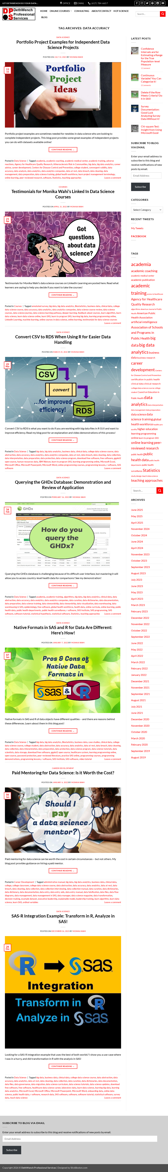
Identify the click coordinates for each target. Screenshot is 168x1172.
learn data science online (29, 316)
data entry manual (74, 892)
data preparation (26, 174)
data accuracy (30, 309)
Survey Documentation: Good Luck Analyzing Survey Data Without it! (150, 113)
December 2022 (140, 617)
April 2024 (137, 547)
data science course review (89, 309)
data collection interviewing (53, 888)
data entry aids (57, 892)
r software (111, 465)
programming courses (90, 755)
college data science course (100, 451)
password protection (26, 755)
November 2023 (140, 554)
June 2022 (137, 643)
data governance (22, 1084)
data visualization (85, 603)
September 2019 (140, 750)
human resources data (27, 461)
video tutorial (85, 759)
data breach (83, 171)
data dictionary (12, 892)
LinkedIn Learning (13, 319)
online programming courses (71, 465)
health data (79, 607)
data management (23, 895)
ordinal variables (30, 902)
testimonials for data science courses (100, 319)
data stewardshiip (50, 603)
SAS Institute (83, 610)
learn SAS (46, 316)
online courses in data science (53, 319)
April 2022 (137, 655)
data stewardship (68, 603)
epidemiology (30, 607)
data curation (75, 600)
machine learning (31, 319)
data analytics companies (53, 171)
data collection (113, 455)
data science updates (100, 1084)
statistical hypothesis (41, 613)
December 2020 (140, 719)
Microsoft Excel (107, 461)
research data (47, 1094)
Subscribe (140, 186)
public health (137, 454)
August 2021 (138, 700)
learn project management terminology (96, 174)
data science (138, 414)
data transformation (103, 895)
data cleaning (96, 171)
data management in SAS (44, 895)
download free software (88, 458)
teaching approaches (71, 177)
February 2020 (139, 744)
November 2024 (140, 528)
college (8, 885)
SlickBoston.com (79, 1167)
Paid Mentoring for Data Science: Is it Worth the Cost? (63, 772)
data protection (48, 458)
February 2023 (139, 611)
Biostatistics (80, 306)
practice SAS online (70, 755)
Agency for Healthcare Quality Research (33, 164)
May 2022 (137, 649)
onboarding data (95, 1091)
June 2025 (137, 509)
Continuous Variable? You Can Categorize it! (151, 78)
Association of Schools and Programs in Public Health (147, 332)
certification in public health (145, 379)
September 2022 (140, 636)
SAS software (72, 759)
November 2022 (140, 624)
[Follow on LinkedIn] (157, 3)
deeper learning (69, 313)
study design (136, 476)
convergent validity (98, 167)
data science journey (22, 313)
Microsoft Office (12, 465)
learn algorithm (108, 313)
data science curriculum (57, 1084)
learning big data (80, 316)
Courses (63, 187)
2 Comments (150, 85)
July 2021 (136, 706)
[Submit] (163, 14)
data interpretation (14, 458)
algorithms (69, 596)
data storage (21, 752)
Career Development (63, 768)
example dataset (29, 898)
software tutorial (22, 613)
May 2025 (137, 516)
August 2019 (138, 757)
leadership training (85, 898)
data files (104, 892)
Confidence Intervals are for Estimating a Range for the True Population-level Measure (151, 56)
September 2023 (140, 566)
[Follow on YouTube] (163, 3)
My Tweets (137, 228)
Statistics (56, 177)
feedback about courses (89, 313)
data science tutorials (102, 749)
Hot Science (121, 11)
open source (10, 755)
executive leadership (47, 898)
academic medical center (76, 160)
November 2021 (140, 687)
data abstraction (47, 745)
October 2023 (139, 560)
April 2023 (137, 598)
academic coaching (55, 160)
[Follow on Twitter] (147, 3)
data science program (66, 458)
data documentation (108, 600)
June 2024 (137, 541)
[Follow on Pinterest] (152, 3)
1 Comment (150, 68)
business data (93, 306)
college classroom (20, 885)
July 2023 (136, 579)
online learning (12, 177)
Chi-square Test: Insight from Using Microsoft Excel (151, 129)
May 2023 (137, 592)
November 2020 (140, 725)
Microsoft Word (49, 465)
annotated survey (40, 306)
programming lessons (95, 465)
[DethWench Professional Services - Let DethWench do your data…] (18, 14)
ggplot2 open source (60, 752)
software (47, 177)
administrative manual (54, 882)
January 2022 (139, 674)
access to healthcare (155, 294)
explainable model (66, 898)
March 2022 (138, 662)
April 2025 (137, 522)
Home (43, 11)
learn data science (85, 1087)
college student (81, 167)
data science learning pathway (47, 313)
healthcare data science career (46, 1087)
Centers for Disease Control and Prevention (52, 167)
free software (106, 458)
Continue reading (63, 149)
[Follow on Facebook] (136, 3)
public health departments (29, 610)
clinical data (106, 306)
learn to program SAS (62, 316)
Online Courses (60, 11)
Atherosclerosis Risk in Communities (70, 164)
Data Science (63, 37)
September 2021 (140, 693)
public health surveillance (53, 610)
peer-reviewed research (31, 177)
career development (21, 167)
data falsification (91, 892)
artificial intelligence (144, 322)
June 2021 (137, 712)
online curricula (93, 607)
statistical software (61, 613)
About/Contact (101, 11)
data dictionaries (90, 600)
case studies (94, 742)
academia (40, 160)
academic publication (143, 279)
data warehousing (102, 603)
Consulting (81, 11)
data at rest (71, 171)
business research (146, 357)
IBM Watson (45, 461)
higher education (147, 429)
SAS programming (98, 610)
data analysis (20, 171)
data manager (63, 895)
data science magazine (82, 895)
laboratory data (69, 1087)
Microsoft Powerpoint (31, 465)
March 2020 (138, 738)
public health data (21, 1094)
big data (92, 164)
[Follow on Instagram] (142, 3)
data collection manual (77, 888)
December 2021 (140, 681)
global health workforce (66, 174)
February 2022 (139, 668)
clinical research (152, 383)
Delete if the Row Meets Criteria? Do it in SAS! (151, 95)
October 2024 (139, 535)
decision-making (12, 898)
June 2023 (137, 586)
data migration (38, 1084)
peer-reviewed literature (49, 755)
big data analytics (105, 164)
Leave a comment (112, 177)
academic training (97, 160)
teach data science (19, 1097)
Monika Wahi (76, 57)
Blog (44, 17)
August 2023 (138, 573)
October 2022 (139, 630)
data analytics (34, 171)
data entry (44, 892)
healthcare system (79, 752)
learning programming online (102, 316)
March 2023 (138, 604)
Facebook (138, 236)
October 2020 (139, 731)
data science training (44, 174)
